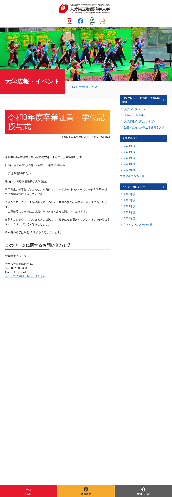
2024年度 (129, 157)
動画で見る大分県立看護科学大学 (144, 127)
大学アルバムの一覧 (132, 176)
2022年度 (129, 170)
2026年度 (129, 145)
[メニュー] (28, 491)
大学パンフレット (134, 109)
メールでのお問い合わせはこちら (25, 276)
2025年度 (129, 151)
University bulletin (134, 115)
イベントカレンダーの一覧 (136, 224)
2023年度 (129, 163)
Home (74, 87)
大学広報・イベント (89, 87)
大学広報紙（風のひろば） (140, 121)
